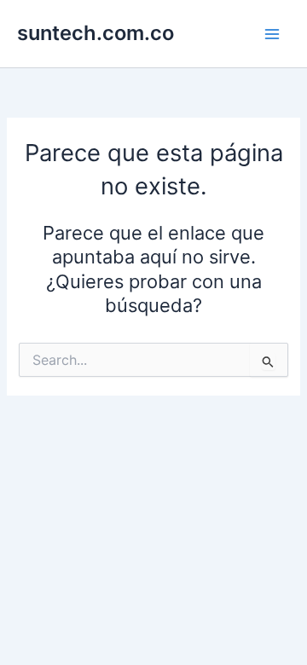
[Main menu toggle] (272, 34)
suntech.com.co (95, 32)
